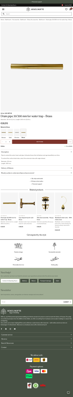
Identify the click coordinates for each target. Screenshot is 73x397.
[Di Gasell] (29, 385)
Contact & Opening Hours (8, 5)
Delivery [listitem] (24, 281)
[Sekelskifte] (36, 311)
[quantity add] (9, 141)
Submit (66, 302)
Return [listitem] (34, 281)
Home (2, 19)
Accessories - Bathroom (19, 19)
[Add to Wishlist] (70, 142)
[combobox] (38, 14)
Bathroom (8, 19)
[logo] (35, 9)
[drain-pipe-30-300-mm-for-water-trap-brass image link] (36, 67)
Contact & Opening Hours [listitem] (9, 281)
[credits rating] (43, 385)
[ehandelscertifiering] (36, 385)
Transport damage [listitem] (45, 281)
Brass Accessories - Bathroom (36, 19)
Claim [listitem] (57, 281)
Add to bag (39, 141)
